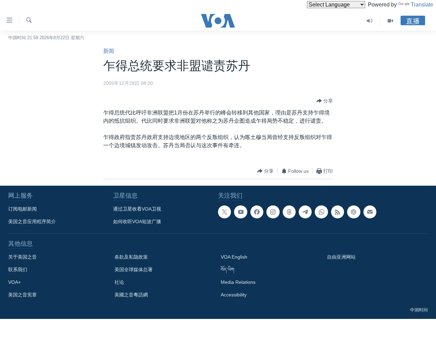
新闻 (108, 51)
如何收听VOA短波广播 (137, 221)
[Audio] (369, 21)
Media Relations (238, 282)
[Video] (390, 21)
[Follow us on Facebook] (256, 211)
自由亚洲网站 (341, 257)
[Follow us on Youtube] (240, 211)
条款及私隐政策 (131, 257)
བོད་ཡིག (227, 269)
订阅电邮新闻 (22, 209)
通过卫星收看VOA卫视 (137, 209)
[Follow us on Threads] (289, 211)
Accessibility (234, 294)
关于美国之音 (22, 257)
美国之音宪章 (22, 294)
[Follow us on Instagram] (272, 211)
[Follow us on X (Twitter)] (224, 211)
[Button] (324, 101)
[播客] (353, 211)
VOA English (234, 257)
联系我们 (17, 269)
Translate (422, 4)
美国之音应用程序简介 (32, 221)
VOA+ (14, 282)
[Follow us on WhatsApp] (321, 211)
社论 (119, 282)
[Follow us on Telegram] (305, 211)
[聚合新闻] (337, 211)
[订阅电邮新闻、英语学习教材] (369, 211)
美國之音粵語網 (131, 294)
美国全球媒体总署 (133, 269)
